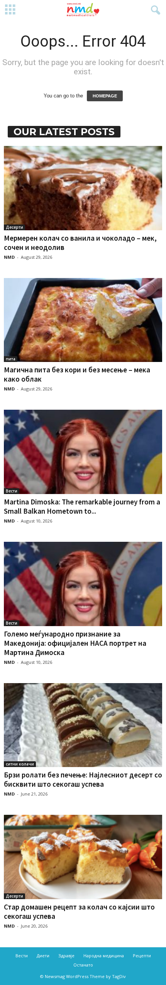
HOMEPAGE (105, 96)
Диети (43, 955)
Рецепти (142, 955)
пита (10, 359)
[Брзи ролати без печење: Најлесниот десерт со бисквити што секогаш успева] (83, 725)
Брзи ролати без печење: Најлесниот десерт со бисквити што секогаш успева (83, 779)
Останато (83, 965)
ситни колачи (20, 764)
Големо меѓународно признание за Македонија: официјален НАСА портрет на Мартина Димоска (75, 643)
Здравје (66, 955)
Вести (11, 491)
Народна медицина (103, 955)
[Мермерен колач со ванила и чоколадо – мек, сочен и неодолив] (83, 188)
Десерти (14, 227)
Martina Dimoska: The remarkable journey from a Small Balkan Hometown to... (82, 506)
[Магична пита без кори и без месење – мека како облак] (83, 320)
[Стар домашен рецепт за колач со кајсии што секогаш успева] (83, 857)
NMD (9, 257)
